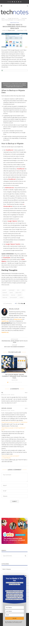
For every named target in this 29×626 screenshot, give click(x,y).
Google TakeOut (12, 221)
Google (11, 292)
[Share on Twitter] (19, 303)
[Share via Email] (24, 303)
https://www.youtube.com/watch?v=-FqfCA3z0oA (14, 422)
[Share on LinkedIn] (22, 303)
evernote (4, 292)
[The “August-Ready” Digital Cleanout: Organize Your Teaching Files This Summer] (14, 364)
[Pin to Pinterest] (21, 303)
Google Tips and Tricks (13, 18)
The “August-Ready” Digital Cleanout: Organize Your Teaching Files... (14, 376)
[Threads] (20, 1)
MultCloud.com (9, 187)
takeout (21, 297)
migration (4, 297)
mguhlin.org (4, 321)
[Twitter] (10, 1)
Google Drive (5, 295)
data (18, 290)
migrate (19, 295)
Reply (26, 392)
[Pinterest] (18, 1)
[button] (2, 369)
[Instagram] (16, 1)
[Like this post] (16, 303)
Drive (23, 290)
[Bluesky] (12, 1)
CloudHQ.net (9, 150)
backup (4, 290)
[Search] (27, 6)
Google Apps (18, 292)
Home (3, 18)
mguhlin (13, 295)
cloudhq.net (12, 290)
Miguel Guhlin (11, 30)
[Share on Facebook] (18, 303)
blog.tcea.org (18, 319)
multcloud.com (13, 297)
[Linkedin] (14, 1)
